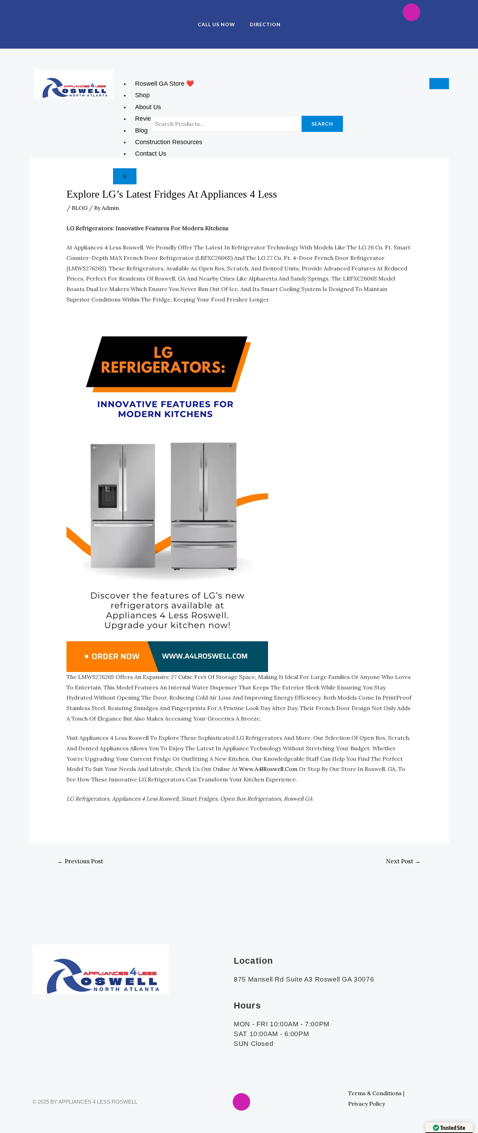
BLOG (79, 207)
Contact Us (150, 153)
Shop (142, 95)
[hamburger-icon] (439, 83)
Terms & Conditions (375, 1093)
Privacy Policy (366, 1103)
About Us (148, 107)
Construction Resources (168, 142)
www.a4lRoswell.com (268, 768)
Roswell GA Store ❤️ (164, 83)
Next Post (403, 861)
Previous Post (80, 861)
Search (322, 124)
